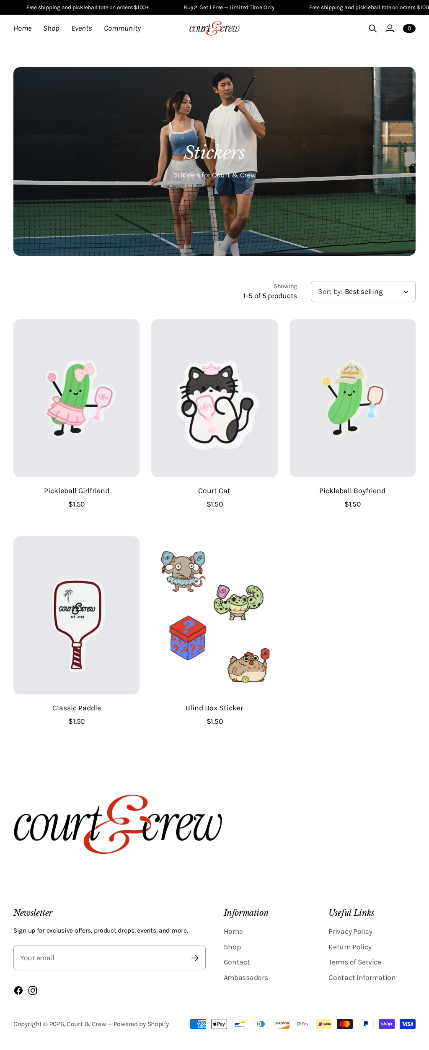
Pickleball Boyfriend (352, 490)
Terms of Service (354, 962)
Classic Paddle (76, 708)
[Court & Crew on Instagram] (33, 990)
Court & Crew (86, 1024)
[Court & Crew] (214, 28)
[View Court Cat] (214, 398)
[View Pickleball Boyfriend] (352, 398)
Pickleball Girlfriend (76, 490)
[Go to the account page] (389, 28)
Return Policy (349, 947)
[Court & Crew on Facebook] (18, 990)
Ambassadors (246, 977)
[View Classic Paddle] (76, 615)
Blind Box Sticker (214, 708)
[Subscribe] (195, 958)
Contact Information (362, 977)
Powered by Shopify (141, 1024)
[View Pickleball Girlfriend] (76, 398)
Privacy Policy (350, 931)
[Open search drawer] (372, 28)
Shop (232, 947)
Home (233, 931)
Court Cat (214, 490)
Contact (237, 962)
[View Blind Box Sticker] (214, 615)
